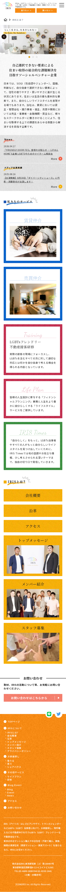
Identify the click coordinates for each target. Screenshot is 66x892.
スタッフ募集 (14, 747)
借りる (10, 760)
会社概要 (12, 735)
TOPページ (14, 721)
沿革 (9, 738)
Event (10, 792)
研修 (9, 779)
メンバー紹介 (14, 744)
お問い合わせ (15, 807)
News (10, 795)
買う (9, 763)
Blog (10, 789)
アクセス (12, 801)
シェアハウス (14, 766)
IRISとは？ (18, 19)
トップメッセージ (16, 741)
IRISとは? (12, 732)
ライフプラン (14, 776)
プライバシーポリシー (19, 751)
